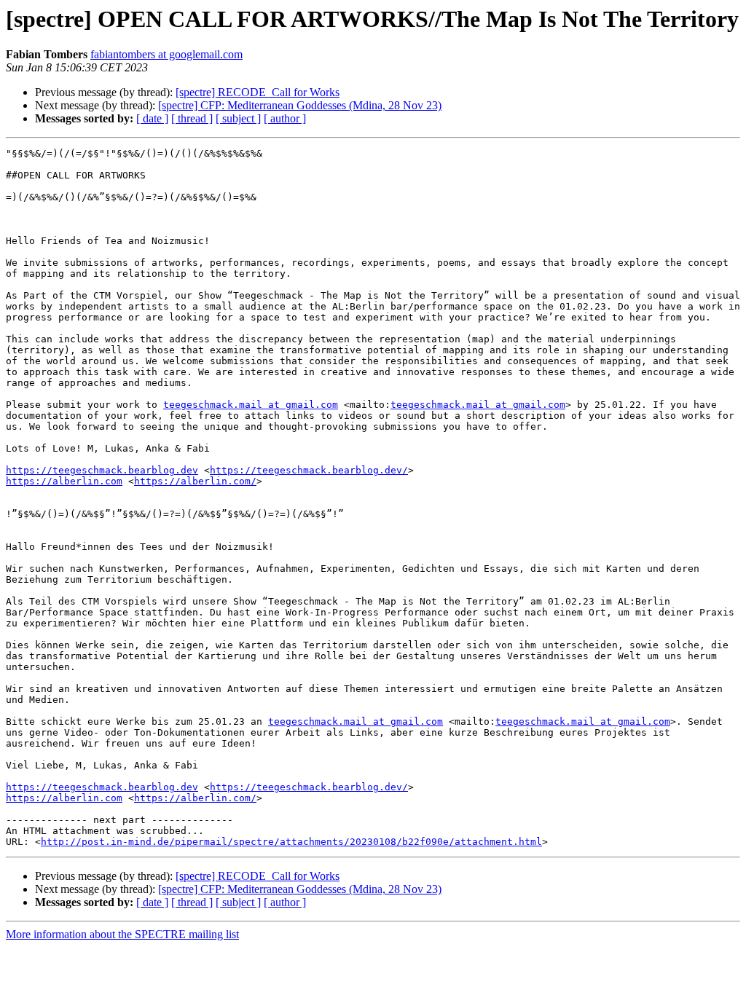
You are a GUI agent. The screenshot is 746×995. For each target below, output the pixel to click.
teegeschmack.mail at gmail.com (250, 404)
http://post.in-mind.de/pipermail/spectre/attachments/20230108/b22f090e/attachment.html (291, 841)
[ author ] (285, 118)
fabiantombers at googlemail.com (166, 54)
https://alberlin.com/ (195, 481)
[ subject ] (238, 118)
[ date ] (152, 118)
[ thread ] (192, 118)
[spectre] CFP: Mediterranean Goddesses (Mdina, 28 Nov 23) (299, 105)
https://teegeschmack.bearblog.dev (102, 470)
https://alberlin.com (64, 481)
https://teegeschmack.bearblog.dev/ (309, 470)
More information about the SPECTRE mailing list (122, 934)
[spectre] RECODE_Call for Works (257, 92)
